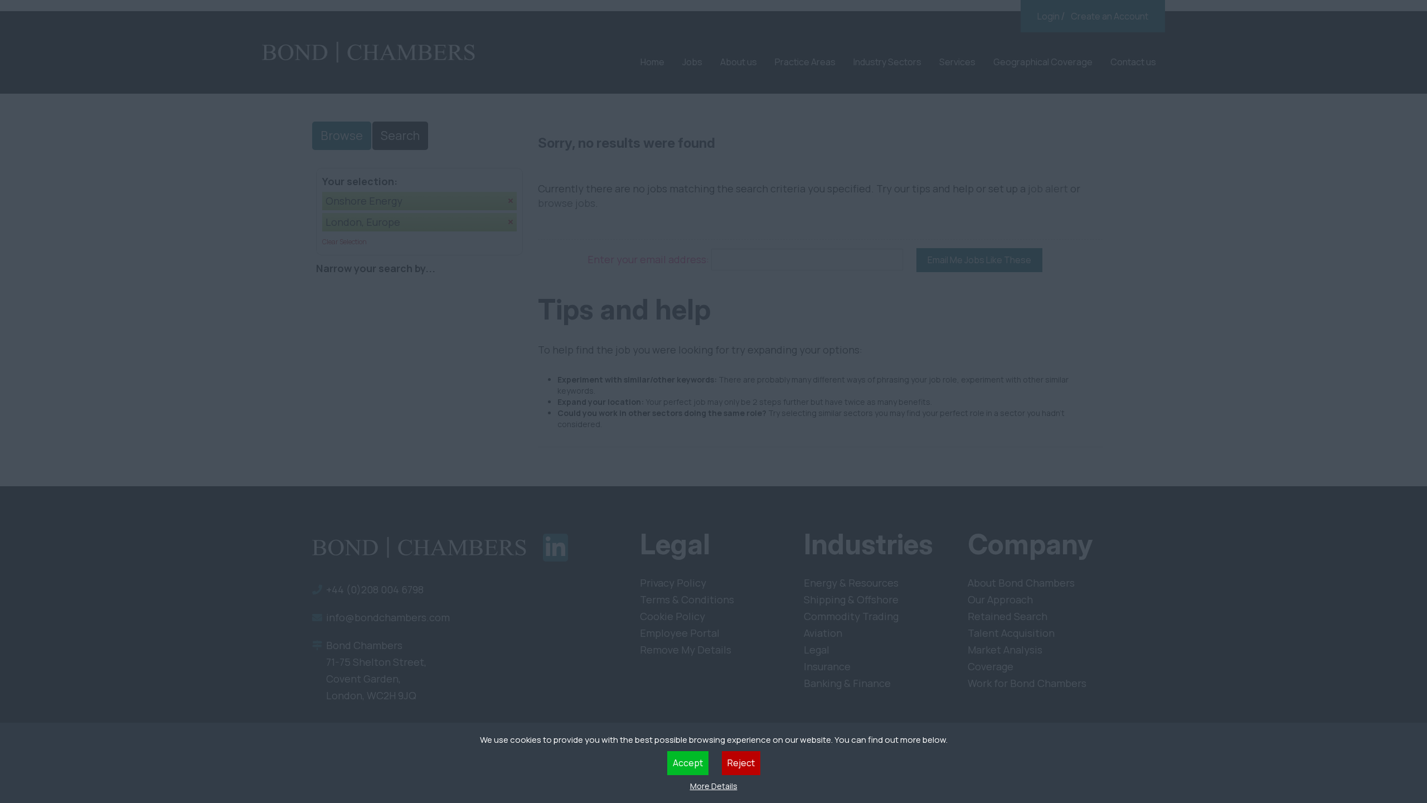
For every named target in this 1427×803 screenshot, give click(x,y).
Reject (741, 763)
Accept (688, 763)
